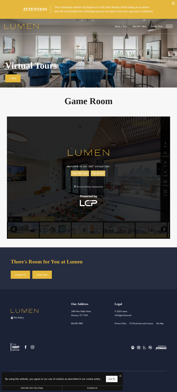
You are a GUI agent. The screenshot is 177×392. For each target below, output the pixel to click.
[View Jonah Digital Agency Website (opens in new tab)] (160, 347)
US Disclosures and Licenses (141, 323)
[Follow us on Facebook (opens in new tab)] (25, 347)
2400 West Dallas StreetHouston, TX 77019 (81, 313)
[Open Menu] (169, 26)
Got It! (112, 379)
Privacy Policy (121, 323)
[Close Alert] (173, 4)
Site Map (160, 323)
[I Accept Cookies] (120, 376)
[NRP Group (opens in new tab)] (15, 347)
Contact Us (92, 388)
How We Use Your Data (32, 388)
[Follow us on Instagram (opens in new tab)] (32, 347)
